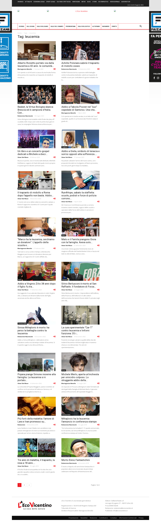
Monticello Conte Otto (25, 456)
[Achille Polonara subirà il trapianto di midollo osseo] (80, 50)
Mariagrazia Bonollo (25, 69)
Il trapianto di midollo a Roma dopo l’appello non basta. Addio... (36, 194)
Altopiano (96, 26)
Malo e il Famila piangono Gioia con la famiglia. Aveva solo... (78, 241)
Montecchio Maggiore (24, 188)
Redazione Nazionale (69, 69)
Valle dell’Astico (84, 26)
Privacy (141, 518)
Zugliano (65, 147)
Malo (63, 235)
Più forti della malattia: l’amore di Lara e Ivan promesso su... (36, 420)
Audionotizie (125, 1)
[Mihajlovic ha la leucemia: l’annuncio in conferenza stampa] (80, 406)
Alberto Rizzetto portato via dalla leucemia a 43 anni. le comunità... (36, 64)
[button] (140, 26)
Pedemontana (70, 26)
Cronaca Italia (66, 59)
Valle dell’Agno (42, 26)
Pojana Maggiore (23, 370)
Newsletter (84, 518)
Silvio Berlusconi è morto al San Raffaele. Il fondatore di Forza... (78, 285)
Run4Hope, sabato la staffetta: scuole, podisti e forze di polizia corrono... (78, 195)
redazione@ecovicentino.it (123, 508)
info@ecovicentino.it (120, 511)
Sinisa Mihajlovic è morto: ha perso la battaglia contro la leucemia (33, 330)
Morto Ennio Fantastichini (75, 460)
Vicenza (21, 26)
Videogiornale (115, 1)
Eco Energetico (103, 1)
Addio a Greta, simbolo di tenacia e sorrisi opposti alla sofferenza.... (80, 153)
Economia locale (39, 1)
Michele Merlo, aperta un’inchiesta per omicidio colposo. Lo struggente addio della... (80, 377)
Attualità (28, 1)
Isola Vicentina (22, 59)
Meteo (84, 1)
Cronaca (20, 1)
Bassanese (105, 26)
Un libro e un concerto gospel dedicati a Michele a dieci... (33, 153)
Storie (94, 1)
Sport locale (50, 1)
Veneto (114, 26)
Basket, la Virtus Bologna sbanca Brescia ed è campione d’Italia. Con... (35, 109)
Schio (20, 147)
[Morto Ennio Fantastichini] (80, 447)
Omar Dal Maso (23, 157)
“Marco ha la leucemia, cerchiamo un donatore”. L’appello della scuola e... (36, 242)
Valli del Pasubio (67, 103)
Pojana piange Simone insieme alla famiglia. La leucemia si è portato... (37, 377)
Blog (89, 1)
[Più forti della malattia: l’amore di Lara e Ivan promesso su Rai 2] (37, 406)
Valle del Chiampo (57, 26)
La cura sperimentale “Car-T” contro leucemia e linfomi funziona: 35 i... (77, 330)
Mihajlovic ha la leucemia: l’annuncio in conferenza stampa (79, 420)
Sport (20, 103)
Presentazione (73, 518)
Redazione (21, 425)
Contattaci (113, 518)
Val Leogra (30, 26)
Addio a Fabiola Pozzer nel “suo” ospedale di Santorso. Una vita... (79, 108)
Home (20, 33)
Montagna (76, 1)
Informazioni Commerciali (127, 518)
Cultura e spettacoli (64, 1)
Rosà (63, 370)
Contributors (103, 518)
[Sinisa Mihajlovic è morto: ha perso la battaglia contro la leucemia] (37, 315)
